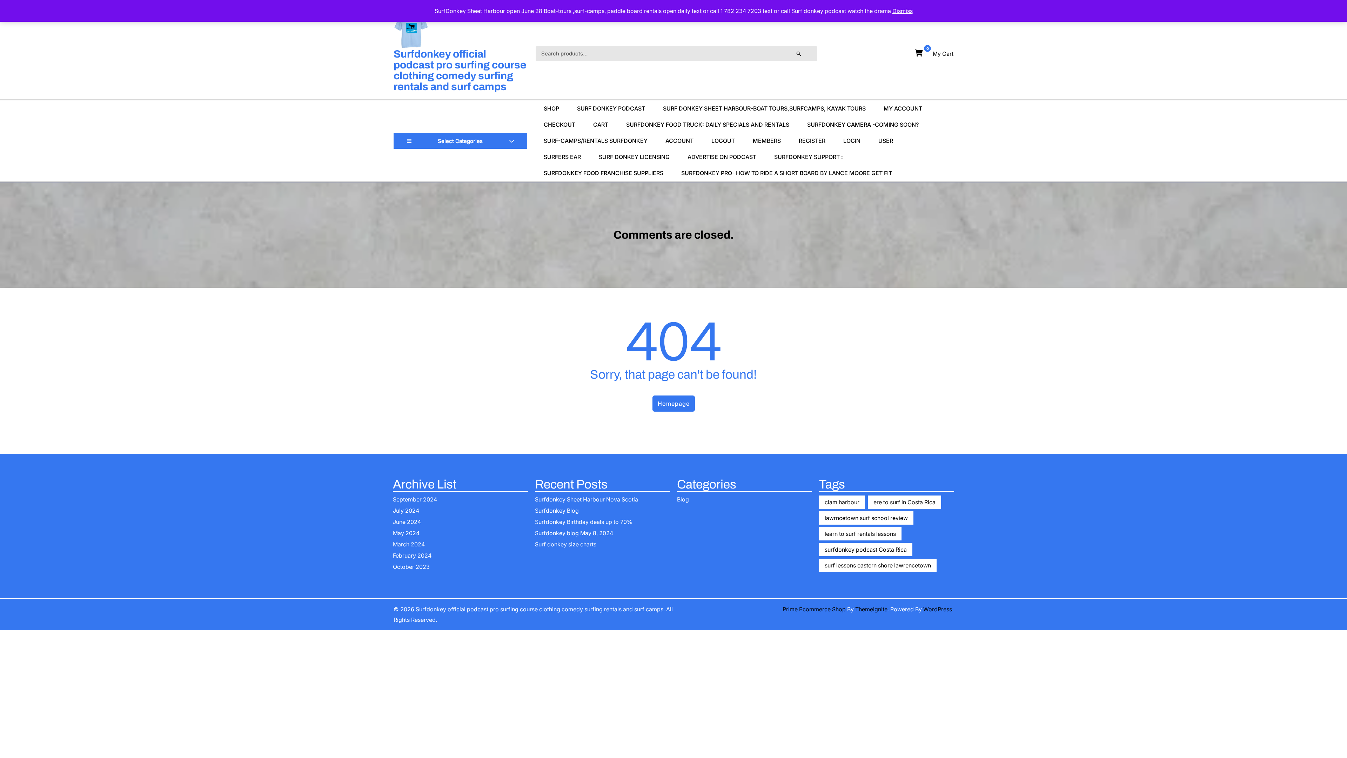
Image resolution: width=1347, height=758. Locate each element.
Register (812, 140)
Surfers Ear (562, 156)
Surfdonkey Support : (808, 156)
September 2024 (415, 499)
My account (903, 108)
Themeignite (871, 609)
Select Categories (460, 141)
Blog (683, 499)
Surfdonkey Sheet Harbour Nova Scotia (586, 499)
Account (679, 140)
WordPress (937, 609)
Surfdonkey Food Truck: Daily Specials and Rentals (707, 124)
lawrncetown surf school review (866, 517)
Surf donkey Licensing (634, 156)
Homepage (674, 403)
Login (851, 140)
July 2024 (406, 510)
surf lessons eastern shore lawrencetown (878, 565)
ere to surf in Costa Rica (904, 502)
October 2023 (411, 566)
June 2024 (407, 521)
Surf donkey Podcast (611, 108)
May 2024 (406, 533)
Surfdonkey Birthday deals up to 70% (583, 521)
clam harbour (842, 502)
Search (806, 53)
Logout (723, 140)
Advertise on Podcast (722, 156)
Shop (551, 108)
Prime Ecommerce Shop (814, 609)
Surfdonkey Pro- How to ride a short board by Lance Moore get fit (786, 173)
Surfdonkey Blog (557, 510)
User (885, 140)
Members (767, 140)
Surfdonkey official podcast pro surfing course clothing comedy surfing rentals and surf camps (460, 70)
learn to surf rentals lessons (860, 533)
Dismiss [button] (902, 10)
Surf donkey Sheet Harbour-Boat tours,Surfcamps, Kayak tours (764, 108)
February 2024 (412, 555)
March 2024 (409, 544)
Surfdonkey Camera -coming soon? (863, 124)
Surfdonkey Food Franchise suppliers (603, 173)
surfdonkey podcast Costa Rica (866, 549)
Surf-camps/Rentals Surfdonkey (596, 140)
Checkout (559, 124)
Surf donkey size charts (565, 544)
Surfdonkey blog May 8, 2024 (574, 533)
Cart (600, 124)
